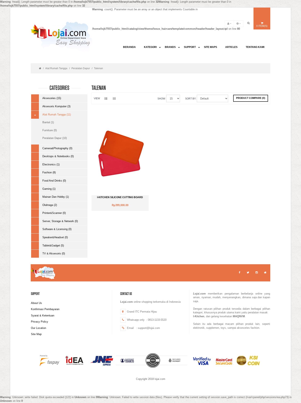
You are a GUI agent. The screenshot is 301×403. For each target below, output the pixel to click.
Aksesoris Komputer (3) (56, 106)
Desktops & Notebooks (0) (58, 156)
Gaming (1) (48, 188)
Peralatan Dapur (80, 68)
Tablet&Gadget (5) (53, 245)
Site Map (36, 334)
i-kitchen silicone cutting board (120, 197)
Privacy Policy (39, 321)
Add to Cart (120, 206)
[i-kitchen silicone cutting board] (120, 153)
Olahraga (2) (49, 205)
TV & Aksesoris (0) (53, 253)
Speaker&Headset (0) (55, 237)
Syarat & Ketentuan (42, 315)
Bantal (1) (48, 122)
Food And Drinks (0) (54, 180)
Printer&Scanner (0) (54, 212)
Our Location (38, 328)
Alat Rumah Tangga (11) (56, 114)
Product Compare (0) (250, 98)
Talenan (98, 68)
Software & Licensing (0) (56, 229)
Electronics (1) (51, 164)
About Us (36, 303)
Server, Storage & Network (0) (60, 221)
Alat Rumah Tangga (56, 68)
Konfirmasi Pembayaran (45, 309)
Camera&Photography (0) (57, 148)
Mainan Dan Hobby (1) (55, 196)
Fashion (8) (49, 172)
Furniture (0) (49, 130)
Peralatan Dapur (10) (54, 138)
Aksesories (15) (51, 98)
